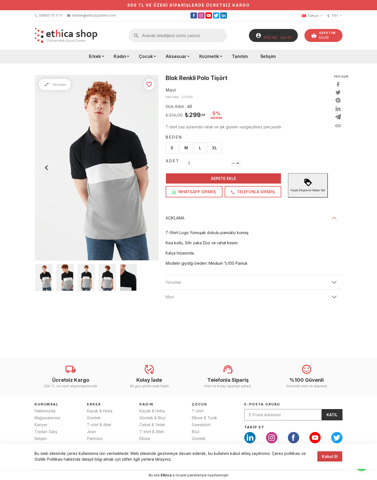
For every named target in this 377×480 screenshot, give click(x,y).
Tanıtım (240, 56)
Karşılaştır (54, 84)
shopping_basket (314, 35)
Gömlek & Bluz (152, 417)
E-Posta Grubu (262, 404)
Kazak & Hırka (99, 411)
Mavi (170, 297)
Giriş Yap (270, 37)
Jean (91, 431)
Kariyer (40, 424)
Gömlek (94, 417)
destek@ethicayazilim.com (91, 15)
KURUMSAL (46, 404)
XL (214, 147)
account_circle (258, 35)
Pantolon (95, 438)
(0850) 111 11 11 (48, 15)
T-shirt (197, 411)
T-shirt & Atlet (99, 424)
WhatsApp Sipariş (196, 191)
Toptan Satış (45, 431)
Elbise (144, 438)
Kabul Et (330, 456)
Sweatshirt (201, 424)
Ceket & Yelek (152, 424)
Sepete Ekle (223, 178)
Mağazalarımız (47, 417)
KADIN (146, 404)
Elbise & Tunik (204, 417)
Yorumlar (173, 282)
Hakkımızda (44, 411)
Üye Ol (285, 37)
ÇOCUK (199, 404)
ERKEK (94, 404)
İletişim (268, 56)
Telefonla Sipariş (255, 191)
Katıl (332, 414)
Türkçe (315, 16)
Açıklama (175, 218)
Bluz (196, 431)
